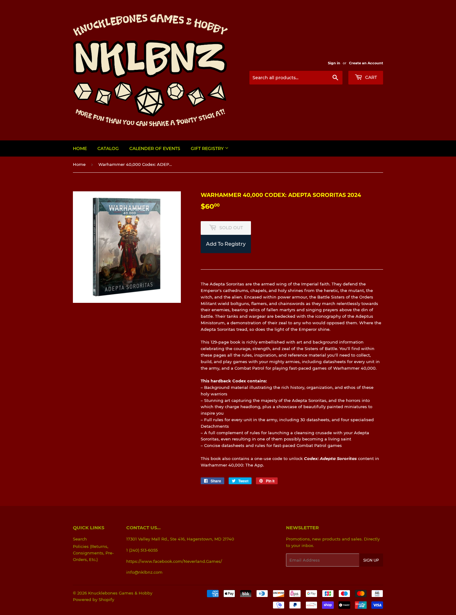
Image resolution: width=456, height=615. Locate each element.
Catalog (108, 148)
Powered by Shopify (93, 599)
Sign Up (371, 560)
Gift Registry (208, 148)
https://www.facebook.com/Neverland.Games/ (174, 561)
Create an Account (366, 63)
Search (80, 538)
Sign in (334, 63)
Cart (370, 77)
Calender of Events (154, 148)
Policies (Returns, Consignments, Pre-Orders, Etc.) (93, 553)
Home (80, 148)
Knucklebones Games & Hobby (120, 592)
